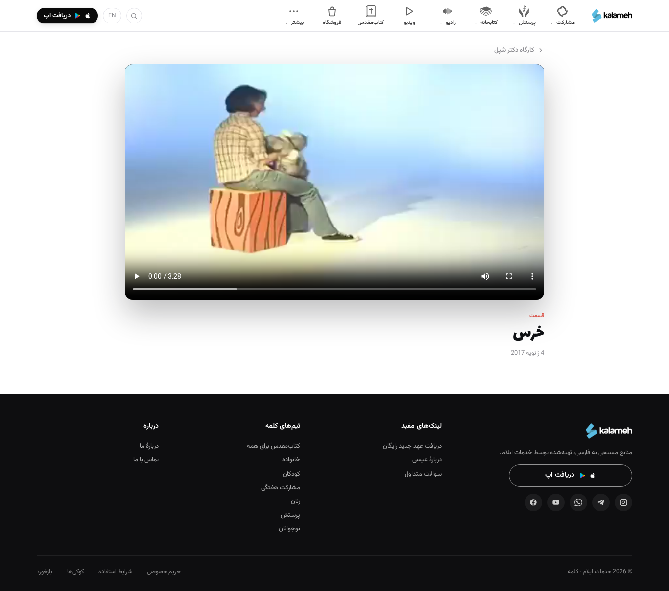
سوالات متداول (423, 474)
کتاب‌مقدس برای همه (273, 446)
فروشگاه (332, 22)
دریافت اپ (559, 475)
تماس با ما (146, 460)
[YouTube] (556, 502)
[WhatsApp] (578, 502)
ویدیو (409, 22)
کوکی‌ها (75, 572)
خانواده (291, 460)
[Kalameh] (612, 16)
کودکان (291, 474)
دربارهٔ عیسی (427, 460)
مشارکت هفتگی (280, 488)
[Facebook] (533, 502)
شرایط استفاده (115, 572)
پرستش (290, 515)
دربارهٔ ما (149, 446)
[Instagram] (623, 502)
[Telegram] (601, 502)
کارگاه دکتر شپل (514, 50)
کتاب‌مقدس (371, 22)
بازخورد (44, 572)
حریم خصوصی (164, 572)
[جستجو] (134, 15)
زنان (295, 501)
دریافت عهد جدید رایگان (412, 446)
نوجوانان (289, 529)
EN (112, 15)
